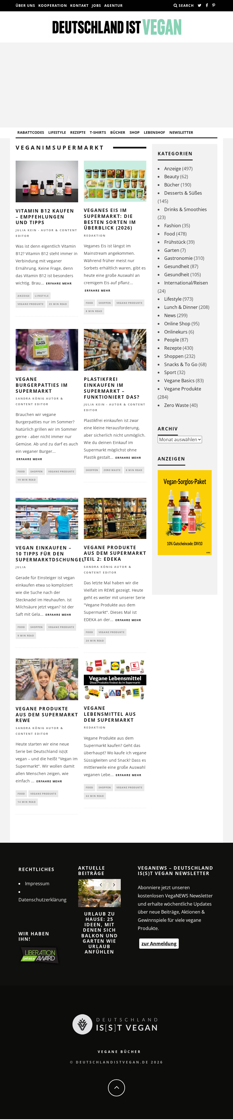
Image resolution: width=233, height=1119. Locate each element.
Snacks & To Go (180, 364)
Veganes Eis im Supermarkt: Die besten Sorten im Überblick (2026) (110, 219)
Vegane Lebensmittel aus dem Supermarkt (110, 714)
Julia (21, 567)
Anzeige (24, 295)
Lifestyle (57, 132)
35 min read (58, 303)
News (170, 315)
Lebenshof (154, 132)
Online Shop (177, 323)
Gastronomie (178, 258)
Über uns (25, 5)
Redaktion (95, 235)
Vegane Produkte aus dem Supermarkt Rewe (47, 715)
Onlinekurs (176, 332)
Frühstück (175, 242)
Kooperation (52, 5)
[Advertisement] (116, 85)
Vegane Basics (179, 380)
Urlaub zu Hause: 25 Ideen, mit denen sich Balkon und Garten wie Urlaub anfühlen (99, 933)
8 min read (94, 311)
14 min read (27, 801)
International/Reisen (186, 283)
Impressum (37, 883)
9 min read (26, 635)
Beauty (171, 176)
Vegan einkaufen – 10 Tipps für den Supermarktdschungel (50, 554)
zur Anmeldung (159, 943)
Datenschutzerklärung (42, 900)
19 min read (27, 479)
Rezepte (78, 132)
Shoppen (105, 302)
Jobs (96, 5)
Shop (135, 132)
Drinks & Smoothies (185, 209)
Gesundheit (176, 266)
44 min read (95, 795)
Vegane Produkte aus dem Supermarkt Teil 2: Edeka (115, 553)
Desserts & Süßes (183, 193)
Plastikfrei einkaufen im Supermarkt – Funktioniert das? (112, 388)
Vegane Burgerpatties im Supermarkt (42, 385)
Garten (171, 250)
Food (89, 302)
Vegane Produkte (30, 303)
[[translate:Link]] (200, 5)
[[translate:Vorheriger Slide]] (100, 884)
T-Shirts (98, 132)
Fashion (172, 225)
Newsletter (181, 132)
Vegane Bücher (119, 1051)
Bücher (117, 132)
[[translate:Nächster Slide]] (114, 884)
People (171, 340)
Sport (170, 372)
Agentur (113, 5)
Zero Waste (112, 470)
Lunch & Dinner (181, 307)
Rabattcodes (30, 132)
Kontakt (79, 5)
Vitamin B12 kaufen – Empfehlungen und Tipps (45, 217)
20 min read (95, 640)
